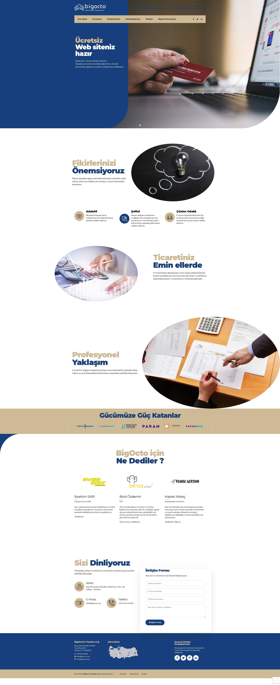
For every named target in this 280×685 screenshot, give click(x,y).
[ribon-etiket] (140, 481)
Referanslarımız (133, 19)
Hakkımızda (134, 674)
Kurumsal (97, 19)
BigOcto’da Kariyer (167, 19)
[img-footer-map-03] (123, 652)
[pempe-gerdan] (185, 481)
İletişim (149, 19)
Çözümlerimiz (113, 19)
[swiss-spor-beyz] (94, 481)
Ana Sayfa (82, 19)
